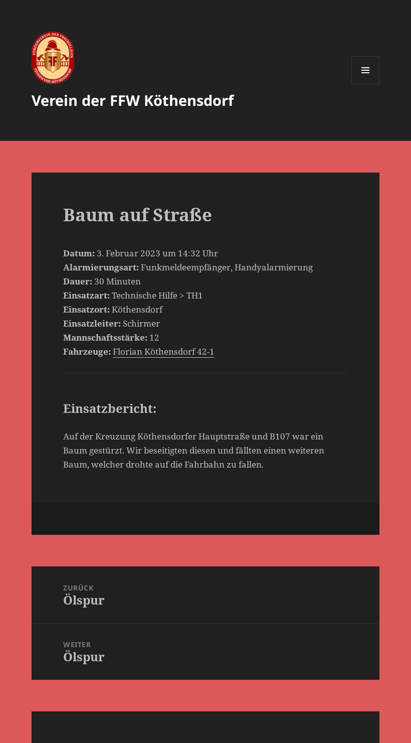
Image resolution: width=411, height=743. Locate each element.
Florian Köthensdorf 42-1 (164, 351)
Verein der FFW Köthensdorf (133, 100)
